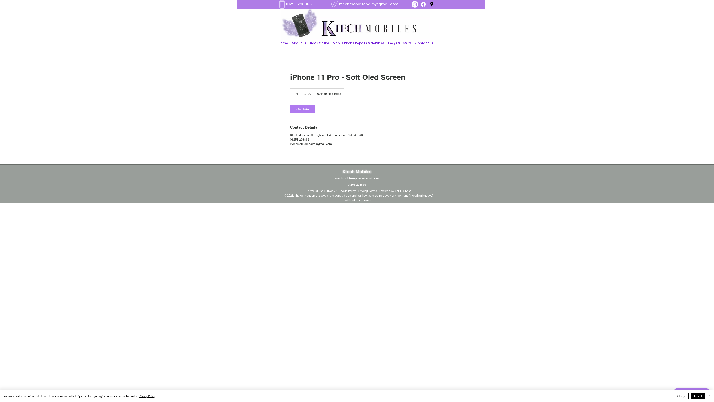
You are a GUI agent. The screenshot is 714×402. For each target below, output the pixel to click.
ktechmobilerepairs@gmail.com (368, 4)
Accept (698, 396)
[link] (302, 109)
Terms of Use (315, 191)
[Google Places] (431, 4)
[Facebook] (423, 4)
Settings (680, 396)
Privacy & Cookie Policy (341, 191)
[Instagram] (415, 4)
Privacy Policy (147, 396)
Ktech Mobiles (357, 172)
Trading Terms (367, 191)
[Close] (709, 396)
